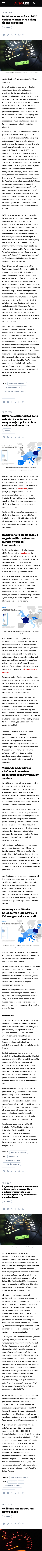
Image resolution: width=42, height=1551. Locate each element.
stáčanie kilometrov (17, 384)
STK (21, 1482)
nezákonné (25, 553)
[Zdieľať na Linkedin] (15, 34)
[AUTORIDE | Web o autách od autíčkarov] (22, 3)
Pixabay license (33, 72)
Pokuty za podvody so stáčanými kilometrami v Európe (20, 631)
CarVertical (28, 470)
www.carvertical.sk (18, 1152)
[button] (3, 3)
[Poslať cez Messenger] (7, 34)
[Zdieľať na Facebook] (4, 34)
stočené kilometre (12, 1164)
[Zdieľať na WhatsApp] (19, 34)
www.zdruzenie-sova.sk (19, 1477)
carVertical (22, 489)
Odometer (8, 72)
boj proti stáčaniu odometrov (16, 391)
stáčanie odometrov (12, 387)
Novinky (12, 1482)
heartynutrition (18, 72)
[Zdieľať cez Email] (23, 34)
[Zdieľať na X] (11, 34)
